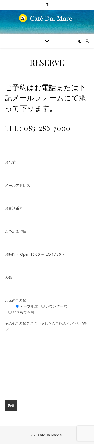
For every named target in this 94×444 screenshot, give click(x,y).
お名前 (10, 162)
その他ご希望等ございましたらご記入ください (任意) (46, 326)
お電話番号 (14, 208)
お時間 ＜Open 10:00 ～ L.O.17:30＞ (35, 254)
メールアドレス (17, 185)
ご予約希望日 (16, 231)
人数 (8, 277)
